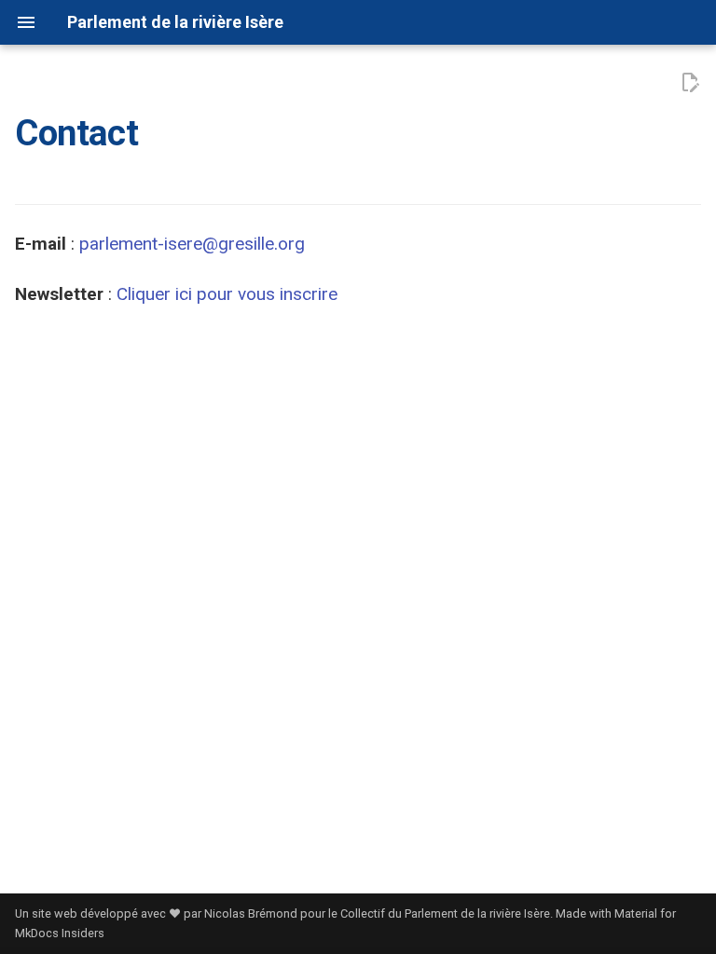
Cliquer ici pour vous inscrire (227, 294)
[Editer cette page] (690, 83)
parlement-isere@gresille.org (192, 243)
